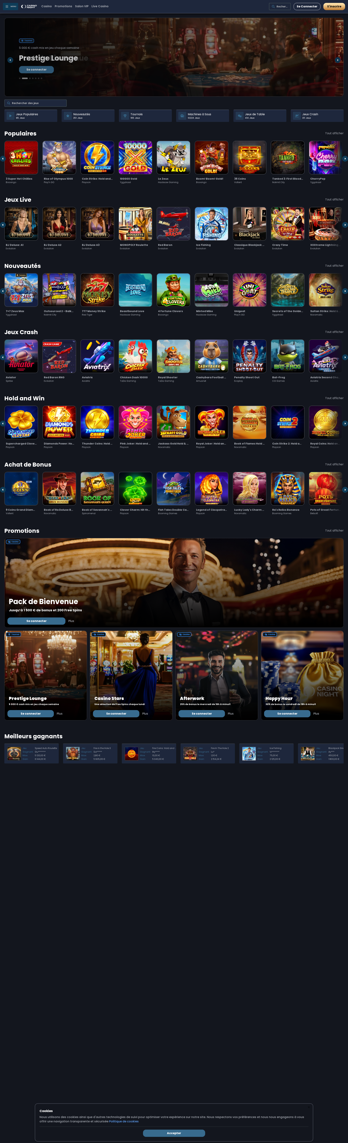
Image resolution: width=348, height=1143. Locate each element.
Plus (71, 621)
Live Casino (100, 6)
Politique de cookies (124, 1121)
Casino (46, 6)
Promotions (63, 6)
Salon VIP (82, 6)
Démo (21, 172)
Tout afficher (334, 133)
